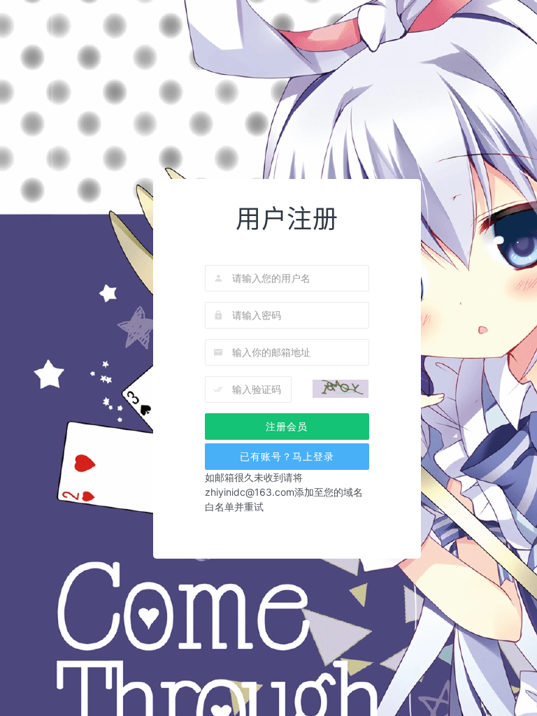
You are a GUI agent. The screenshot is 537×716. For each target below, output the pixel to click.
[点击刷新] (340, 389)
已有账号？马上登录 (287, 456)
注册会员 (287, 426)
